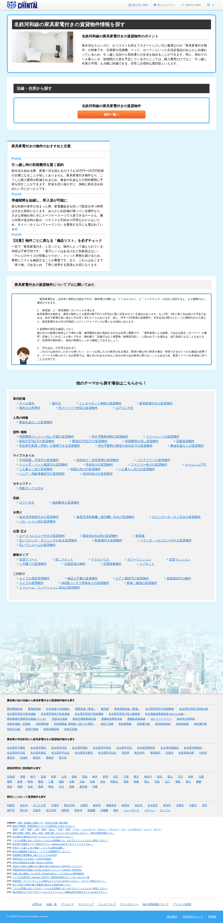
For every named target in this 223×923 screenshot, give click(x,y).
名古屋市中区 (124, 747)
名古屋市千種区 (16, 747)
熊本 (51, 786)
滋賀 (61, 781)
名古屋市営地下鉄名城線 (21, 714)
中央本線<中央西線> (58, 709)
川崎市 (84, 805)
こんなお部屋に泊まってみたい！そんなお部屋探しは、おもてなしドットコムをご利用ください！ (60, 840)
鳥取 (126, 781)
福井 (190, 776)
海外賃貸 (63, 823)
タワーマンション (139, 559)
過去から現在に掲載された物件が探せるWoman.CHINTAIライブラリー (47, 866)
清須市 (125, 752)
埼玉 (115, 776)
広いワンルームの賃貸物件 (37, 545)
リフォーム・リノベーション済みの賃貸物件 (49, 587)
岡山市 (24, 810)
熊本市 (78, 810)
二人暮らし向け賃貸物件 (36, 469)
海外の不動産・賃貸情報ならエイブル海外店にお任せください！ (44, 826)
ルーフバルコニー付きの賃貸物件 (42, 536)
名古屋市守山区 (60, 752)
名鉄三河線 (106, 724)
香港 (15, 829)
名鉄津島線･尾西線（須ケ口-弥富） (74, 724)
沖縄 (95, 786)
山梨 (201, 776)
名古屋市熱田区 (193, 747)
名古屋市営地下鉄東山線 (193, 709)
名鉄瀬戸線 (200, 724)
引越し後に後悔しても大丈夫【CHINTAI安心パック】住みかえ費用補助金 (48, 873)
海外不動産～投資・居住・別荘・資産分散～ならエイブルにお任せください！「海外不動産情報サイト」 (63, 833)
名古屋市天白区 (107, 752)
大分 (61, 786)
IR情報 (212, 916)
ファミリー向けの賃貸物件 (149, 464)
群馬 (105, 776)
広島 (157, 781)
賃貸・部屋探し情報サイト (31, 823)
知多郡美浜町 (186, 752)
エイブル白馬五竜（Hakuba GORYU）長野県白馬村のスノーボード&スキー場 (50, 877)
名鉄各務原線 (51, 729)
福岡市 (65, 810)
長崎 (40, 786)
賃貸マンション (179, 559)
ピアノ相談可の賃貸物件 (132, 578)
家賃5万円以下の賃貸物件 (89, 441)
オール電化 (26, 403)
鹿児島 (83, 786)
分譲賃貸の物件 (75, 564)
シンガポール (134, 829)
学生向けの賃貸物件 (99, 464)
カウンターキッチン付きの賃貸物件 (176, 517)
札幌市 (11, 805)
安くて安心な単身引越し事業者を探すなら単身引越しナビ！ (41, 884)
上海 (36, 829)
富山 (170, 776)
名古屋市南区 (38, 752)
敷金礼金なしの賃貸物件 (36, 422)
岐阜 (20, 781)
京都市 (180, 805)
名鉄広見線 (70, 729)
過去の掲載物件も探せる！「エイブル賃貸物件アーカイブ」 (41, 851)
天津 (67, 829)
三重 (51, 781)
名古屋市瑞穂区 (169, 747)
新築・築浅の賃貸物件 (142, 583)
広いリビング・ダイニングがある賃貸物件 (48, 540)
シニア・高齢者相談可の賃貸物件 (42, 473)
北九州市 (51, 810)
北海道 (11, 776)
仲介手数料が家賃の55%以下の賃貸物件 (125, 445)
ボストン (149, 810)
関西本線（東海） (85, 709)
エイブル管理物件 (31, 583)
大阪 (82, 781)
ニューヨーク (131, 810)
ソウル (76, 829)
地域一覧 (51, 904)
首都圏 (91, 810)
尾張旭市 (155, 752)
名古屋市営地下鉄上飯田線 (124, 714)
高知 (9, 786)
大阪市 (193, 805)
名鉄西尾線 (125, 724)
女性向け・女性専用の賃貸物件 (97, 460)
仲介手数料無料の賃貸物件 (110, 436)
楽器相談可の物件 (179, 578)
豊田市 (11, 757)
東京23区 (69, 805)
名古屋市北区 (59, 747)
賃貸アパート (28, 559)
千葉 (126, 776)
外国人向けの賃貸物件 (85, 469)
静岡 (30, 781)
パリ (123, 829)
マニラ (156, 829)
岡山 (146, 781)
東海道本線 (34, 709)
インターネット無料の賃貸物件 (100, 403)
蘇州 (44, 829)
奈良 (102, 781)
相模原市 (111, 805)
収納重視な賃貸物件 (65, 502)
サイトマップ (86, 904)
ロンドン (165, 810)
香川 (188, 781)
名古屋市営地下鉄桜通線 (89, 714)
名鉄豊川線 (143, 724)
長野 (9, 781)
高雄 (29, 829)
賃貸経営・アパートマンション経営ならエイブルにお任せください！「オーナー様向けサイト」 (59, 881)
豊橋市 (50, 757)
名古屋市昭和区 (146, 747)
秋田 (53, 776)
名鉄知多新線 (163, 724)
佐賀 (30, 786)
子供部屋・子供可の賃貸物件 (39, 460)
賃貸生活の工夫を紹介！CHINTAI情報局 (31, 859)
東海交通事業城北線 (84, 719)
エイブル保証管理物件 (34, 578)
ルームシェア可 (195, 464)
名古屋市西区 (80, 747)
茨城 (84, 776)
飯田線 (105, 709)
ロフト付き (26, 502)
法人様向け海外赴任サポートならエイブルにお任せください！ (42, 836)
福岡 (20, 786)
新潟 (159, 776)
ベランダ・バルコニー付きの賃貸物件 (166, 540)
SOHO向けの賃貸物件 (98, 473)
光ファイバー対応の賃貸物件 (78, 408)
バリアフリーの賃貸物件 (153, 460)
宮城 (43, 776)
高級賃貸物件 (185, 441)
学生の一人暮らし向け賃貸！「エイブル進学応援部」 (38, 848)
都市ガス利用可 (30, 408)
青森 (22, 776)
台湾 (22, 829)
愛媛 (198, 781)
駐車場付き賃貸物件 (108, 540)
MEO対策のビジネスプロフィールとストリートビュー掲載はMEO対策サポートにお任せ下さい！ (59, 892)
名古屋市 (152, 805)
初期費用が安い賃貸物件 (142, 441)
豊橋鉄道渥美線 (136, 719)
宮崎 (71, 786)
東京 (136, 776)
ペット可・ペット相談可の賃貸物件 (43, 464)
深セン (52, 829)
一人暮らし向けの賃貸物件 (136, 469)
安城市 (24, 757)
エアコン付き (124, 408)
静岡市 (125, 805)
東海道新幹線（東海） (127, 709)
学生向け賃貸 (51, 823)
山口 (167, 781)
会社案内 (172, 916)
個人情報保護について (156, 904)
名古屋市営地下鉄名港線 (55, 714)
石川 (180, 776)
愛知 (40, 781)
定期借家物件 (112, 564)
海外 (115, 810)
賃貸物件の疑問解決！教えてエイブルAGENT (34, 855)
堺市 (204, 805)
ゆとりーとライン (161, 719)
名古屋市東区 (38, 747)
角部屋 (140, 536)
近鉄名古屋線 (60, 719)
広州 (60, 829)
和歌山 (114, 781)
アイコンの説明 (182, 904)
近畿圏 (104, 810)
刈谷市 (203, 752)
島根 (136, 781)
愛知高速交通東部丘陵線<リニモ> (27, 719)
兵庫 (92, 781)
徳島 (178, 781)
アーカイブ (67, 904)
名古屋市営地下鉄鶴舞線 (159, 709)
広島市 (37, 810)
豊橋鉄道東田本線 (111, 719)
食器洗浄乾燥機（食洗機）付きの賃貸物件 (105, 517)
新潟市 (167, 805)
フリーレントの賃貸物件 (162, 436)
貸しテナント (64, 559)
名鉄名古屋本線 (186, 719)
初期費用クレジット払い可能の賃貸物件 (46, 436)
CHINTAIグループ (192, 916)
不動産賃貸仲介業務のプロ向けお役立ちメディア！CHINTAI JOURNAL (47, 870)
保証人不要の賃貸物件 (82, 578)
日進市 (169, 752)
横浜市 (97, 805)
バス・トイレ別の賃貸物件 (37, 521)
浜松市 (138, 805)
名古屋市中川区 (16, 752)
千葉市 (55, 805)
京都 (71, 781)
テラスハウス (100, 559)
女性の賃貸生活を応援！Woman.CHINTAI (32, 862)
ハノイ (147, 829)
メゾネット (146, 564)
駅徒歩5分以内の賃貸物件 (100, 536)
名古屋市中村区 (102, 747)
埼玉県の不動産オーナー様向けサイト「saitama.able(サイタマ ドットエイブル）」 (53, 844)
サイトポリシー (129, 904)
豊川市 (63, 757)
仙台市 (24, 805)
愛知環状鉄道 (15, 709)
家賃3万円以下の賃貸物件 (36, 441)
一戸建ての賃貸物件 (33, 564)
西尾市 (37, 757)
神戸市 (11, 810)
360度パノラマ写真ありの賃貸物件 (85, 583)
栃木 (95, 776)
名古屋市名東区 (84, 752)
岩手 (32, 776)
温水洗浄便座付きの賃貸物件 (39, 517)
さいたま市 (39, 805)
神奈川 (148, 776)
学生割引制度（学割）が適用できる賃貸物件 (49, 445)
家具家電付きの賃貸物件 (156, 403)
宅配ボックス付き (31, 488)
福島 (74, 776)
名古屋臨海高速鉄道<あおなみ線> (165, 714)
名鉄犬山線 (13, 729)
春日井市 (139, 752)
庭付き (56, 403)
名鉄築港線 (182, 724)
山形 (64, 776)
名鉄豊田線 (42, 724)
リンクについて (107, 904)
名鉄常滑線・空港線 (18, 724)
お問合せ (37, 904)
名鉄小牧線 (31, 729)
